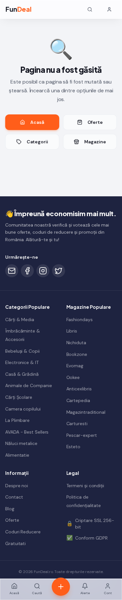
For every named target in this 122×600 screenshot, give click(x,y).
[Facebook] (27, 270)
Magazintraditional (86, 412)
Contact (14, 497)
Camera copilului (23, 409)
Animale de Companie (28, 385)
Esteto (73, 447)
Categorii (37, 142)
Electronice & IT (22, 362)
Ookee (73, 377)
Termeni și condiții (85, 486)
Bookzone (76, 354)
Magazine (95, 142)
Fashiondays (79, 319)
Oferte (95, 122)
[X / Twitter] (58, 270)
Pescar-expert (81, 435)
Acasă (37, 122)
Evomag (75, 366)
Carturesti (77, 423)
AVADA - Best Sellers (26, 432)
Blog (9, 509)
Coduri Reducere (23, 532)
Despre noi (16, 486)
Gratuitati (15, 543)
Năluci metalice (21, 443)
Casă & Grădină (22, 374)
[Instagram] (42, 270)
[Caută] (90, 9)
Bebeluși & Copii (22, 351)
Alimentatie (17, 455)
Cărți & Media (19, 319)
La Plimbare (17, 420)
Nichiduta (76, 343)
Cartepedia (78, 400)
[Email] (11, 270)
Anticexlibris (79, 389)
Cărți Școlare (18, 397)
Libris (71, 331)
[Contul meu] (109, 9)
